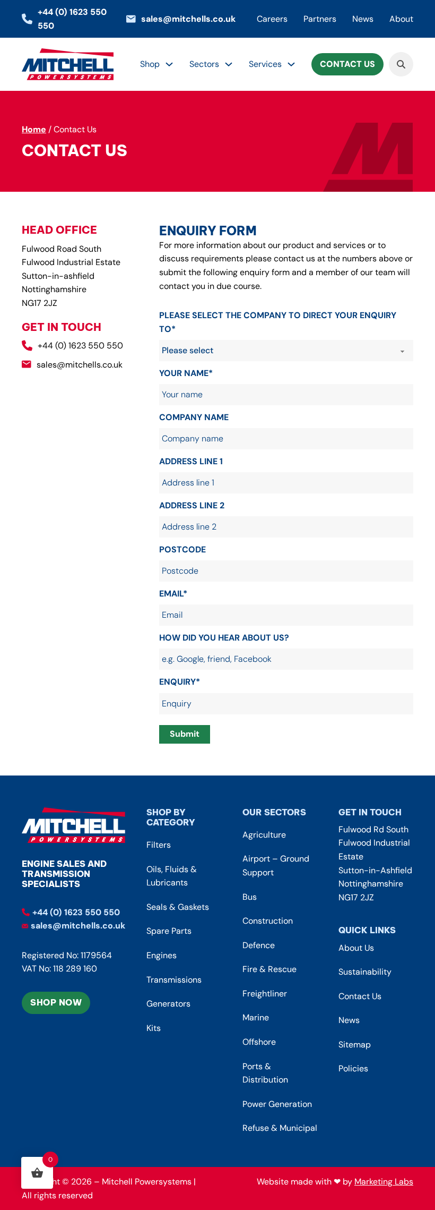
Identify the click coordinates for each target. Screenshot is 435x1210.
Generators (168, 1003)
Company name (194, 417)
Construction (267, 920)
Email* (173, 593)
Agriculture (264, 834)
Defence (258, 945)
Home (34, 129)
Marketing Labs (383, 1181)
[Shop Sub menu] (169, 64)
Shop (150, 64)
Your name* (186, 373)
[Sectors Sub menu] (228, 64)
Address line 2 (191, 505)
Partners (319, 18)
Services (265, 64)
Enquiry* (179, 681)
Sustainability (365, 971)
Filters (158, 844)
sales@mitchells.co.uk (80, 364)
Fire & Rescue (269, 969)
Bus (249, 896)
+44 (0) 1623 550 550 (80, 345)
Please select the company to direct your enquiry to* (277, 322)
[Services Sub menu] (291, 64)
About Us (356, 947)
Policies (353, 1068)
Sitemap (354, 1044)
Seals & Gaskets (177, 907)
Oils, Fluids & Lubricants (171, 876)
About (401, 18)
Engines (161, 955)
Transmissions (174, 979)
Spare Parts (169, 930)
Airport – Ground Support (275, 865)
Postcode (182, 549)
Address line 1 (191, 461)
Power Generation (277, 1104)
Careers (272, 18)
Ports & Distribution (265, 1073)
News (362, 18)
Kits (153, 1028)
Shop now (56, 1002)
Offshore (259, 1041)
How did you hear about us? (224, 637)
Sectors (204, 64)
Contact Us (347, 64)
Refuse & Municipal (279, 1128)
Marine (255, 1017)
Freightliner (264, 993)
